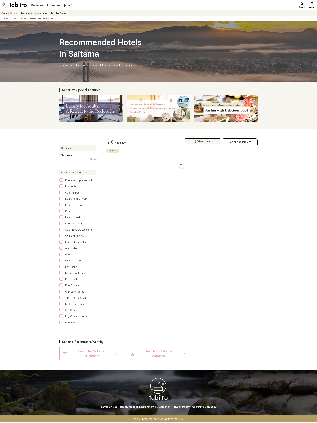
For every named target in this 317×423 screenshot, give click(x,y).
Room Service (73, 322)
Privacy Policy (181, 407)
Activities (42, 13)
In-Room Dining (73, 205)
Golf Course (71, 310)
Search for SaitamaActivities (158, 353)
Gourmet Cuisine (74, 235)
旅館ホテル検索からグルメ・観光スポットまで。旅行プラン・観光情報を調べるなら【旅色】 (37, 6)
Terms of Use (109, 407)
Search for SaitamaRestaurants (91, 353)
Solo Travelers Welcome (79, 229)
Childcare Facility (74, 291)
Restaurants (27, 13)
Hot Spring (71, 266)
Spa (67, 211)
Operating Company (204, 407)
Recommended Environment (137, 407)
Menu (311, 7)
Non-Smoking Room (76, 198)
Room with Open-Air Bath (79, 180)
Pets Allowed (72, 217)
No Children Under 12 (77, 304)
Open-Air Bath (72, 192)
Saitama (112, 150)
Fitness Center (73, 260)
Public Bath (71, 279)
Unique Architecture (76, 242)
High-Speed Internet (76, 316)
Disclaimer (163, 407)
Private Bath (71, 186)
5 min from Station (75, 297)
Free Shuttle (72, 285)
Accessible (71, 248)
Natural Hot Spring (75, 273)
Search (302, 7)
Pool (67, 254)
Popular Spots (58, 13)
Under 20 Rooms (74, 223)
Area (4, 13)
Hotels (13, 13)
